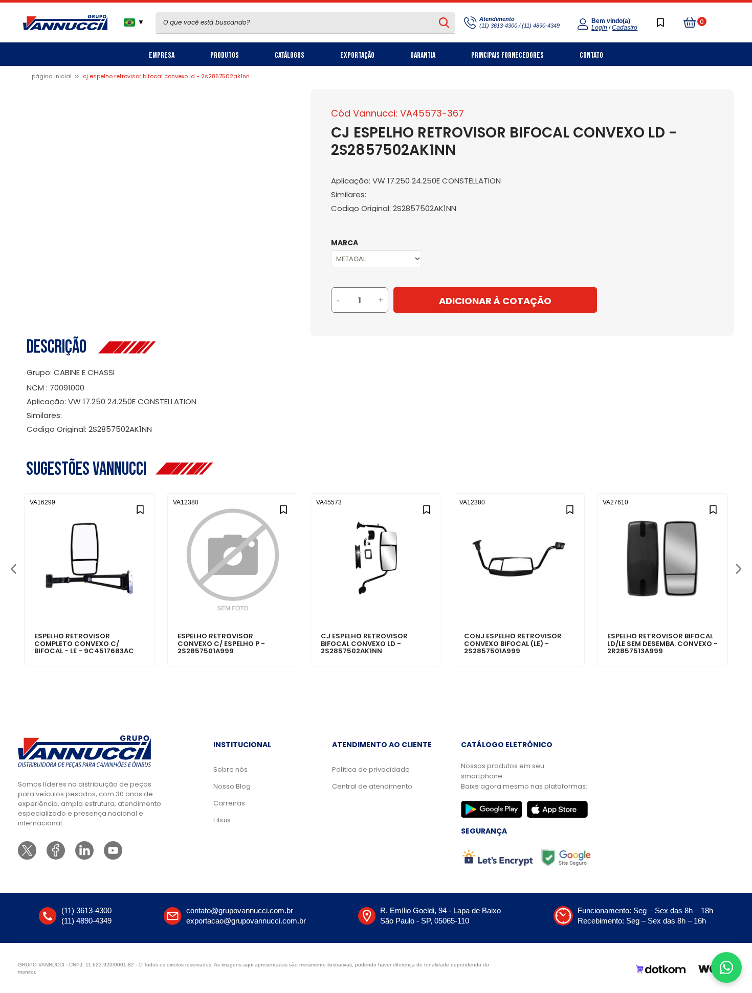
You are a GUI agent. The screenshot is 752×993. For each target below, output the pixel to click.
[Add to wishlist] (139, 508)
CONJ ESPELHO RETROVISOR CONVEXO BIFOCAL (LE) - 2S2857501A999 (513, 644)
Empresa (161, 55)
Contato (591, 55)
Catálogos (289, 55)
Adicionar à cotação (89, 601)
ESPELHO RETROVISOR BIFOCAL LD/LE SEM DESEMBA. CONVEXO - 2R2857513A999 (662, 644)
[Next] (738, 568)
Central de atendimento (372, 786)
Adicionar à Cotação (495, 300)
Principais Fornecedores (507, 55)
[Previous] (13, 568)
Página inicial (52, 76)
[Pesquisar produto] (444, 22)
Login (599, 27)
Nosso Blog (232, 786)
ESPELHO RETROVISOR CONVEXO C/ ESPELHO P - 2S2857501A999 (221, 644)
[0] (690, 22)
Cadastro (624, 27)
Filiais (222, 820)
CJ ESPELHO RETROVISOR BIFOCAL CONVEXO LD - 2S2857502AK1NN (364, 644)
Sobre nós (230, 769)
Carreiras (229, 803)
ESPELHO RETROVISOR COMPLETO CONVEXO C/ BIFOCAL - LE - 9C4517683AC (84, 644)
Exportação (357, 55)
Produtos (224, 55)
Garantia (422, 55)
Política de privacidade (371, 769)
